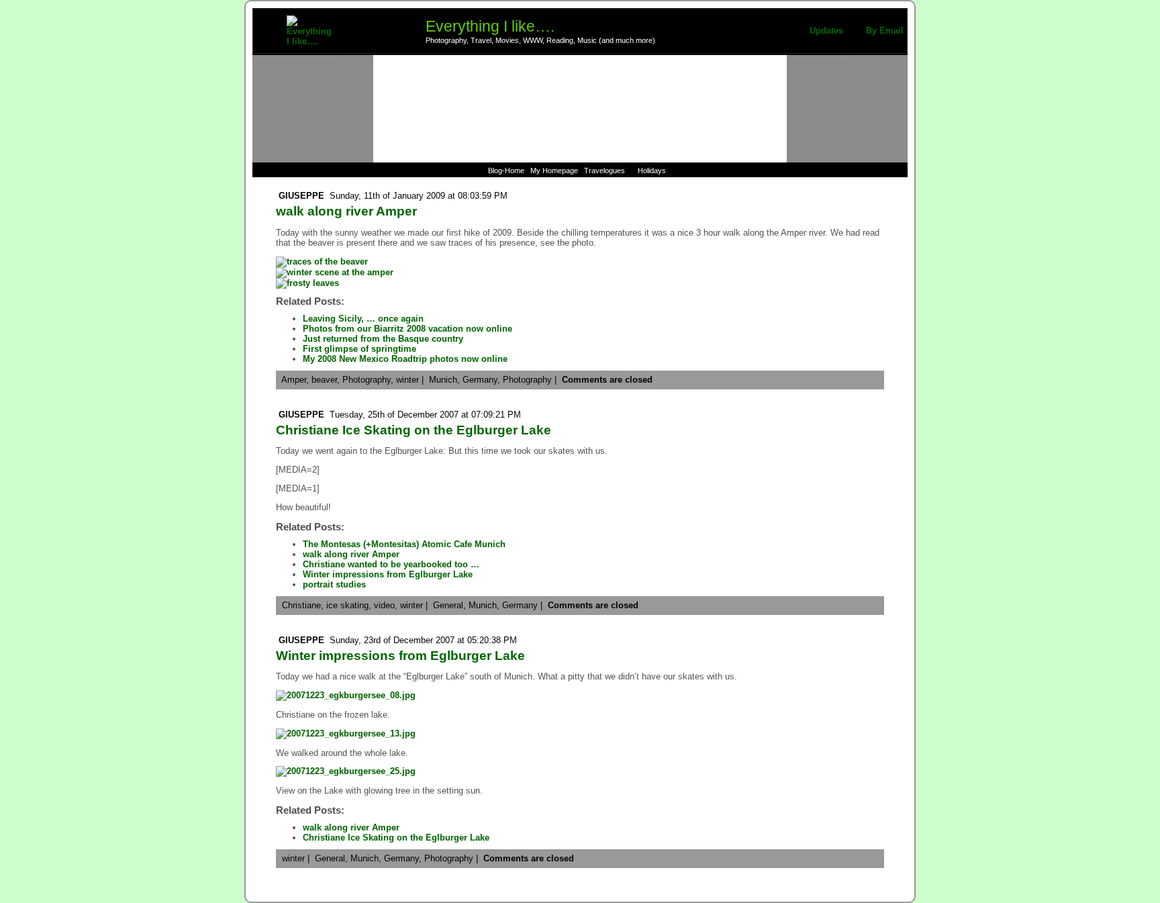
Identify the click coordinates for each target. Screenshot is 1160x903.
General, (451, 605)
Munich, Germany (503, 605)
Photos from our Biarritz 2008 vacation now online (407, 329)
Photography (366, 380)
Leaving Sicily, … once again (363, 319)
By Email (885, 31)
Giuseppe (301, 196)
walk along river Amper (346, 211)
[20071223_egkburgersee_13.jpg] (346, 733)
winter (407, 380)
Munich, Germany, (466, 380)
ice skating (347, 605)
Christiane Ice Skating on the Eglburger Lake (413, 430)
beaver (324, 380)
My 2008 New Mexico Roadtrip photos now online (405, 359)
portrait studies (334, 584)
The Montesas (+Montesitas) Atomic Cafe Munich (404, 544)
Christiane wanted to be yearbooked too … (391, 564)
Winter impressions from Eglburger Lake (388, 574)
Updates (826, 31)
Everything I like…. (490, 26)
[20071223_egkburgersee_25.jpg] (346, 771)
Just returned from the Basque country (383, 339)
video (384, 605)
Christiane (301, 605)
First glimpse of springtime (359, 349)
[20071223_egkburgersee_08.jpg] (346, 695)
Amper (293, 380)
